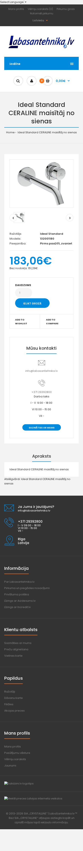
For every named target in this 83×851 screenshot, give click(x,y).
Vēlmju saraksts (15, 759)
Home (10, 132)
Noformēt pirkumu (41, 13)
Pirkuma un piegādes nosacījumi (27, 588)
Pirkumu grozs (66, 9)
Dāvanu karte (13, 698)
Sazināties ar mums (41, 427)
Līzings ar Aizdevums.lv (20, 601)
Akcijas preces (14, 711)
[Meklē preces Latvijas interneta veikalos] (33, 798)
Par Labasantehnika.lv (19, 582)
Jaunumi (10, 766)
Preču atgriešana (16, 649)
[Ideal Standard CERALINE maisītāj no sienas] (41, 184)
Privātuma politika (16, 594)
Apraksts (41, 456)
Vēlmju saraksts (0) (40, 9)
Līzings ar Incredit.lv (17, 607)
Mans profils (16, 9)
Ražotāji (9, 692)
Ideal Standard (51, 234)
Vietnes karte (13, 656)
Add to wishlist (21, 321)
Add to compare (52, 321)
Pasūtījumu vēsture (17, 753)
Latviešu (38, 20)
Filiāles (8, 704)
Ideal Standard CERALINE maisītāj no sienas (47, 132)
